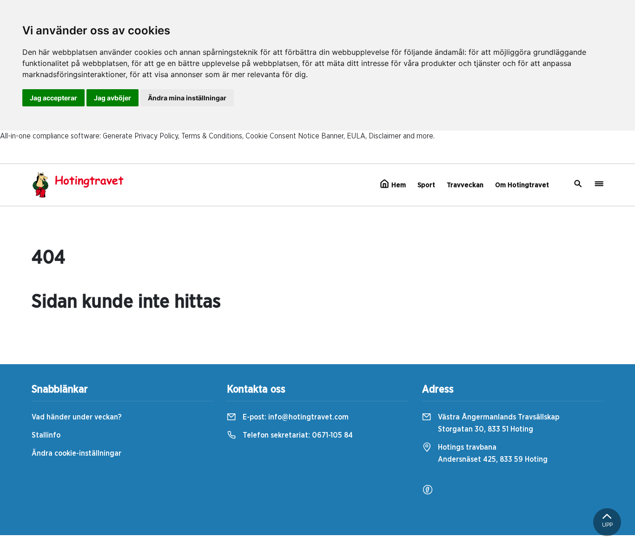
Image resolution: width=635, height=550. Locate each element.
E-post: (295, 417)
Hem (398, 185)
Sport (426, 185)
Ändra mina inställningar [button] (187, 98)
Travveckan (465, 185)
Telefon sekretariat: (297, 435)
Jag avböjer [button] (112, 98)
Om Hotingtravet (522, 185)
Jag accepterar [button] (53, 98)
